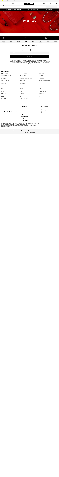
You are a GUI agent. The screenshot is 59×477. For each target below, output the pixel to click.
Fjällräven (40, 96)
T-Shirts (40, 76)
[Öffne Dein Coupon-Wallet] (43, 3)
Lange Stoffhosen (23, 73)
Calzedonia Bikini (23, 76)
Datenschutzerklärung (13, 61)
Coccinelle (22, 96)
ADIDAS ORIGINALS (42, 91)
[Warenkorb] (56, 3)
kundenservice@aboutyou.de (22, 62)
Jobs (18, 130)
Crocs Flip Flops (23, 75)
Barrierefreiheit (39, 130)
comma (21, 95)
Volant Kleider (41, 73)
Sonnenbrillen (41, 78)
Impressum (33, 130)
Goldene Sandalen (4, 73)
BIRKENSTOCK (3, 95)
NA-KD (2, 91)
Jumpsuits (41, 75)
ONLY (2, 88)
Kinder (13, 3)
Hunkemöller (3, 98)
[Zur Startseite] (8, 107)
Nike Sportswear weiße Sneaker (44, 80)
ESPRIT (2, 96)
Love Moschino (41, 93)
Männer (8, 3)
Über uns (10, 130)
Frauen (3, 3)
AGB (28, 130)
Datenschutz (23, 130)
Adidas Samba (3, 81)
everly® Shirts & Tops (5, 80)
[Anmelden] (47, 3)
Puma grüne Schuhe (4, 76)
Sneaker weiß (41, 81)
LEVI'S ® (21, 91)
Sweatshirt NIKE (23, 81)
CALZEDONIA (3, 93)
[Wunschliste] (53, 3)
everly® (21, 88)
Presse (15, 130)
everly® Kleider (22, 83)
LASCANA (22, 90)
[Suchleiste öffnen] (46, 7)
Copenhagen (41, 90)
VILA (40, 88)
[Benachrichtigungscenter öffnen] (50, 4)
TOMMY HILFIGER (42, 95)
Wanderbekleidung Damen (6, 75)
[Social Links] (2, 111)
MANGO (2, 90)
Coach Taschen (22, 80)
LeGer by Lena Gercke (24, 98)
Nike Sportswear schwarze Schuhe (26, 78)
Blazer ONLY (3, 78)
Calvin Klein (22, 93)
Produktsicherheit (47, 130)
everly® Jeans (3, 83)
